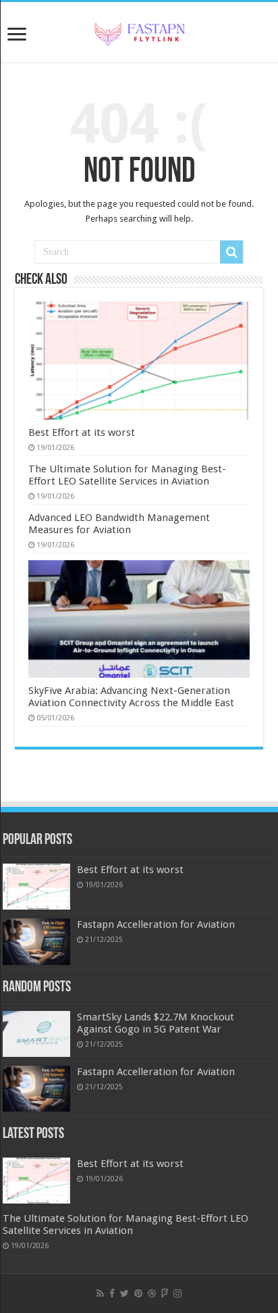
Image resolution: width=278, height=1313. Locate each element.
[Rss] (100, 1293)
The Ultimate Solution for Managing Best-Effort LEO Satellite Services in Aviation (127, 475)
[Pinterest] (138, 1293)
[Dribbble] (151, 1293)
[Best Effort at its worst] (36, 887)
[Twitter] (124, 1293)
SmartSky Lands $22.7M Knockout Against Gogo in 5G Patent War (155, 1023)
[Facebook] (112, 1293)
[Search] (231, 252)
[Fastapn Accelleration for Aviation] (36, 941)
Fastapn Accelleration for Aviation (156, 924)
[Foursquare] (164, 1293)
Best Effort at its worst (81, 432)
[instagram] (177, 1293)
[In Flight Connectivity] (139, 32)
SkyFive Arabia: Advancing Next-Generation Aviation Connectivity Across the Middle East (131, 697)
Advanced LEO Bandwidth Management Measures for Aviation (119, 524)
